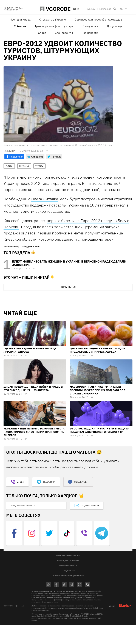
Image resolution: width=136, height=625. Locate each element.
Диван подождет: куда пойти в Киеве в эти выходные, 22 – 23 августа (33, 388)
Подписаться (90, 505)
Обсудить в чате (30, 246)
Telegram (49, 481)
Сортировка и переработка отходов (98, 19)
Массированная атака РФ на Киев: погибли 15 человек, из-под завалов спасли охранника (97, 390)
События (20, 26)
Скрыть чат (68, 287)
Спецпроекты (64, 32)
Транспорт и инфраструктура (54, 26)
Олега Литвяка (44, 198)
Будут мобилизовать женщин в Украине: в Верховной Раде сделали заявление (69, 263)
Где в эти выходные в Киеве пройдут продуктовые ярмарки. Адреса (97, 350)
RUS (121, 9)
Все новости (90, 32)
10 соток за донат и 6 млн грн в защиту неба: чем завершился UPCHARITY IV (99, 430)
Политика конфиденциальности (68, 575)
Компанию (105, 9)
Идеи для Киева (20, 19)
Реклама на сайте (68, 565)
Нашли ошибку (11, 246)
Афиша (18, 8)
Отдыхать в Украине (52, 19)
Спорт (42, 32)
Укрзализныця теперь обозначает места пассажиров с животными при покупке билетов (34, 432)
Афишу (91, 9)
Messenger (81, 481)
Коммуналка (90, 26)
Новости (8, 8)
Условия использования (68, 555)
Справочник (11, 10)
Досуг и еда (114, 26)
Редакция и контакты (68, 560)
